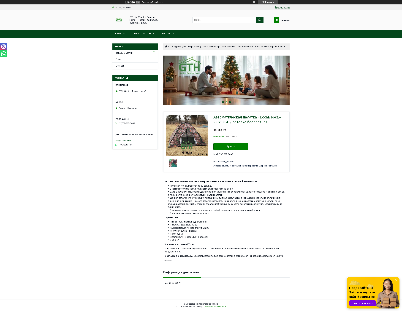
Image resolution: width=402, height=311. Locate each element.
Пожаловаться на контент (214, 307)
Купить (230, 146)
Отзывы (120, 65)
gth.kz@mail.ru (125, 140)
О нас (152, 33)
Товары (135, 33)
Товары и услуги (124, 53)
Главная (120, 33)
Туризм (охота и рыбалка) (187, 46)
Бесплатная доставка (223, 161)
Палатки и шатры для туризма (219, 46)
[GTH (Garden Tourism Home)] (119, 25)
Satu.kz (215, 304)
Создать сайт (148, 2)
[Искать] (259, 20)
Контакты (168, 33)
